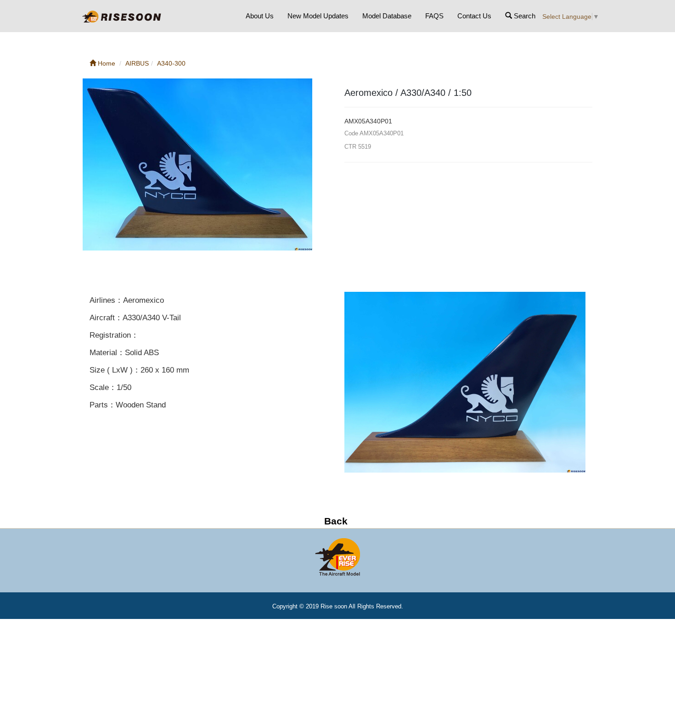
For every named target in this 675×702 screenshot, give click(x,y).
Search (523, 16)
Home (105, 63)
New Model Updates (318, 16)
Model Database (386, 16)
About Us (260, 16)
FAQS (434, 16)
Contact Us (474, 16)
